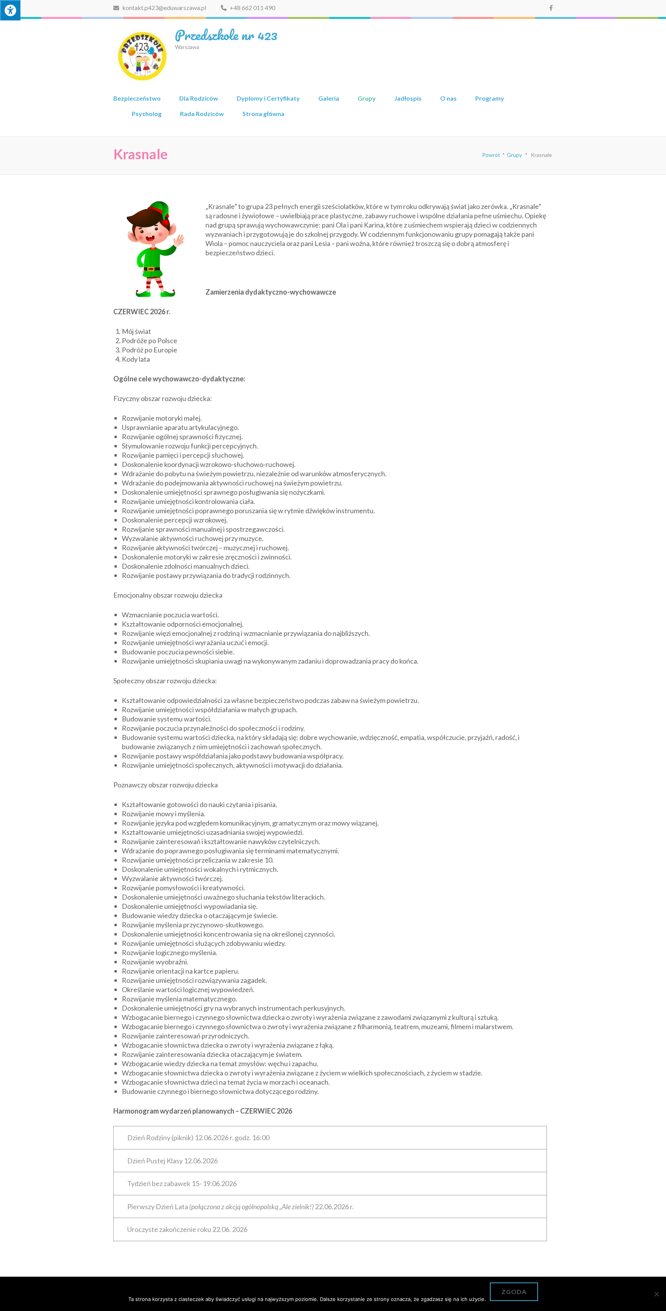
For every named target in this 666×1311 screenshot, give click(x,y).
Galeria (328, 98)
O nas (448, 98)
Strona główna (263, 113)
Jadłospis (408, 98)
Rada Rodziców (202, 113)
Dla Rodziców (198, 98)
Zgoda (513, 1291)
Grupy (367, 98)
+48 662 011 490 (252, 7)
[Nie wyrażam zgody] (656, 1294)
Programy (489, 98)
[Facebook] (551, 7)
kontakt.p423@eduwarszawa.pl (163, 7)
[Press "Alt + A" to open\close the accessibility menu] (10, 10)
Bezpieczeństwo (137, 98)
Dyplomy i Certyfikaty (268, 98)
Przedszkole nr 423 (226, 34)
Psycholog (146, 113)
